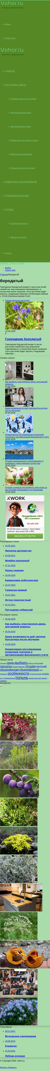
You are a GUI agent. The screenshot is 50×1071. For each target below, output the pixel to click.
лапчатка (6, 666)
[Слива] (19, 797)
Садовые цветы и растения (23, 99)
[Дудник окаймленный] (19, 939)
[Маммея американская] (25, 968)
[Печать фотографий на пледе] (19, 996)
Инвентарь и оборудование (21, 182)
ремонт (44, 678)
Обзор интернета (18, 237)
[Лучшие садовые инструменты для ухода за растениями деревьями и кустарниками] (19, 485)
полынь (21, 677)
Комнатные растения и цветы (24, 140)
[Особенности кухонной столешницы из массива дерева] (21, 911)
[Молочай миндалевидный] (19, 768)
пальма (45, 674)
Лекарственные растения (22, 168)
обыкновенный (29, 669)
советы (3, 681)
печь (1, 678)
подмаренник (9, 678)
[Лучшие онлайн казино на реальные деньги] (21, 711)
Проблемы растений (17, 196)
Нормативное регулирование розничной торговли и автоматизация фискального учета (27, 436)
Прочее (9, 210)
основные (3, 674)
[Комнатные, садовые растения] (12, 8)
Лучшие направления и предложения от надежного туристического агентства (24, 462)
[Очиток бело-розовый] (19, 882)
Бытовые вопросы (19, 223)
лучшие (30, 666)
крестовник (39, 663)
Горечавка (3, 663)
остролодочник (35, 674)
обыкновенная (9, 669)
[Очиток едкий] (19, 854)
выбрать (21, 662)
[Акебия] (18, 740)
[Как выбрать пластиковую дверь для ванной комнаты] (19, 379)
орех (41, 670)
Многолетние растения (21, 154)
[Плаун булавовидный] (19, 825)
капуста (31, 663)
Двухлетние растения (20, 126)
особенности (18, 673)
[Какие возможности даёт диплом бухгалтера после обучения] (19, 406)
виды (10, 662)
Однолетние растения (20, 113)
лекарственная (18, 667)
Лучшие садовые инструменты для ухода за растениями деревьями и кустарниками (26, 488)
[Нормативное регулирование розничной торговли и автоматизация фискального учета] (19, 432)
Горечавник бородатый (23, 339)
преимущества (35, 678)
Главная (4, 274)
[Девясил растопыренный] (19, 1025)
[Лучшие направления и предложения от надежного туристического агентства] (19, 459)
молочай (41, 666)
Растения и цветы (15, 85)
